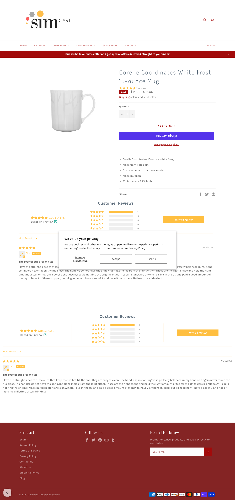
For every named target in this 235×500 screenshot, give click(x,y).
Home (23, 45)
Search (23, 439)
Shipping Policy (29, 472)
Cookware (60, 45)
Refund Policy (27, 445)
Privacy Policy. (137, 247)
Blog (22, 478)
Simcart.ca (33, 494)
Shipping (124, 97)
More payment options (166, 144)
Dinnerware (85, 45)
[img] (27, 248)
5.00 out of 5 (57, 217)
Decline (151, 258)
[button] (127, 88)
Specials (131, 45)
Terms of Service (29, 450)
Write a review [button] (184, 219)
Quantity (124, 106)
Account (211, 45)
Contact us (26, 461)
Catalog (39, 45)
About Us (25, 467)
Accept (116, 258)
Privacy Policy (27, 456)
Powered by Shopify (50, 494)
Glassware (110, 45)
